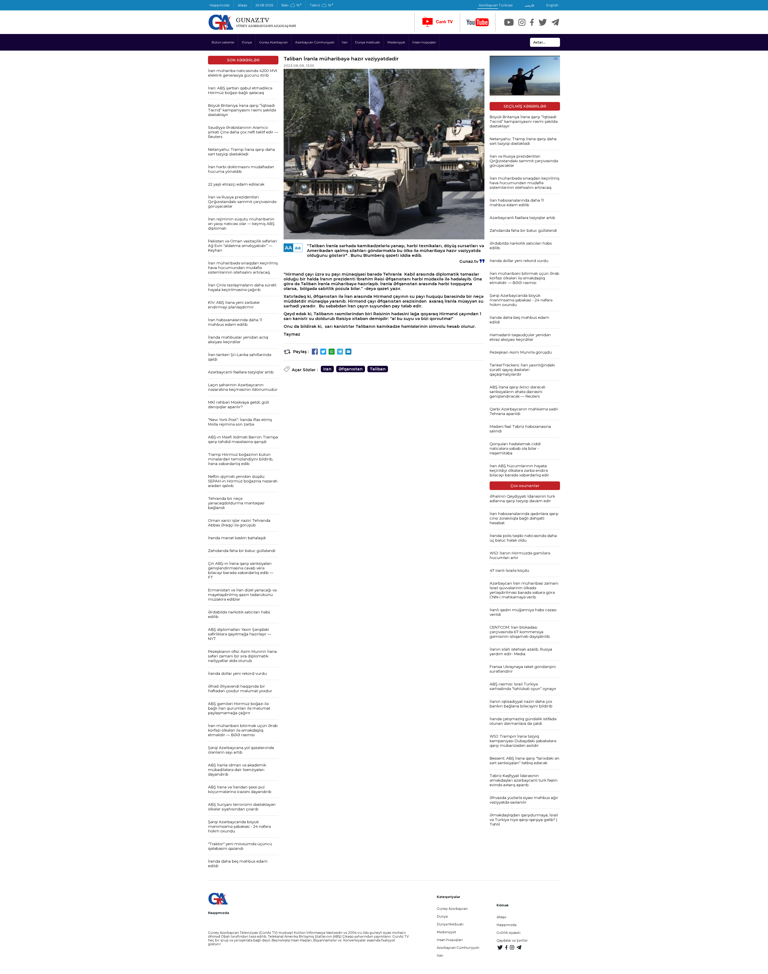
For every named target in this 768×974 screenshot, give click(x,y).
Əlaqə (242, 5)
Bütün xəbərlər (223, 42)
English (552, 5)
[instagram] (522, 22)
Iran (327, 369)
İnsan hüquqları (424, 42)
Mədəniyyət (396, 42)
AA (288, 248)
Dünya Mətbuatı (450, 924)
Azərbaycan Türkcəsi (496, 5)
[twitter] (543, 22)
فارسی (529, 5)
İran (345, 42)
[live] (437, 22)
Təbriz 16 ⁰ (321, 5)
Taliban (378, 369)
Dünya (247, 42)
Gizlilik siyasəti (509, 933)
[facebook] (532, 22)
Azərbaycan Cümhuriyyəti (314, 42)
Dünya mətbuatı (367, 42)
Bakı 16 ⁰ (291, 5)
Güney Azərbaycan (273, 42)
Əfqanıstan (351, 369)
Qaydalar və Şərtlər (512, 940)
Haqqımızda (219, 5)
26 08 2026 (264, 5)
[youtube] (477, 22)
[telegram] (555, 22)
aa (298, 248)
